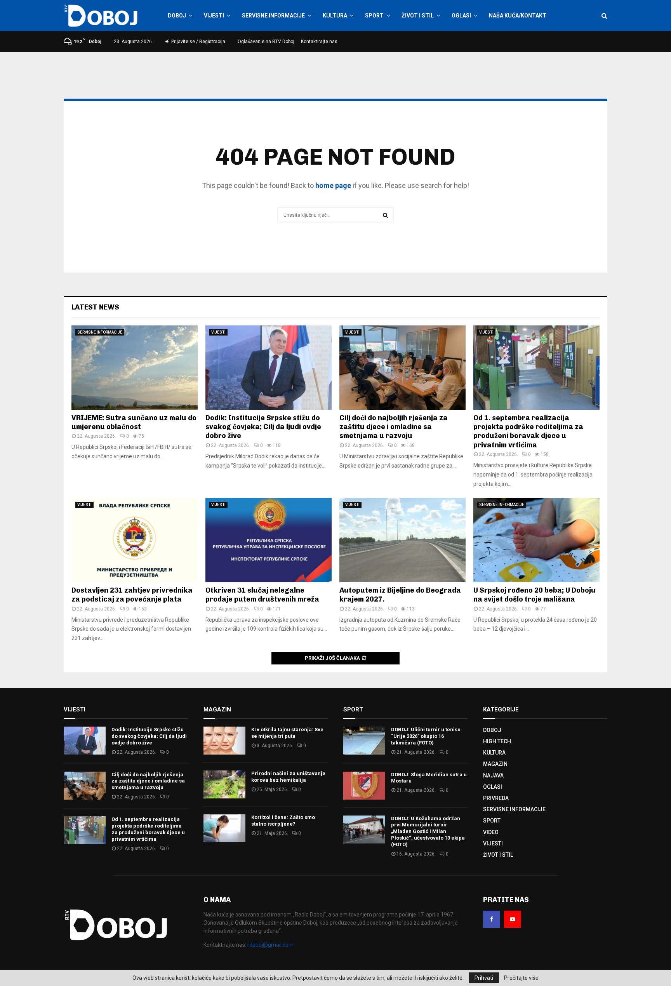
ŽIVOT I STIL (418, 15)
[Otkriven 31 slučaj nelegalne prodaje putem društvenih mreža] (268, 540)
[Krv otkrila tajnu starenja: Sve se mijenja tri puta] (224, 741)
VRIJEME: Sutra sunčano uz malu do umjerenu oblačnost (133, 422)
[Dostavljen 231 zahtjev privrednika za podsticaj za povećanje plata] (134, 540)
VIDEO (491, 832)
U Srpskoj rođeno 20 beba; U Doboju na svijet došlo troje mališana (534, 594)
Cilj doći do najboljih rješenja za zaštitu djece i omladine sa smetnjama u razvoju (393, 427)
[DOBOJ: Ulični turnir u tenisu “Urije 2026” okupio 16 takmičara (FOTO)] (364, 741)
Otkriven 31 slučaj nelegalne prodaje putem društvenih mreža (262, 594)
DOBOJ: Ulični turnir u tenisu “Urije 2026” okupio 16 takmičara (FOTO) (426, 736)
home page (333, 185)
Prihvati (484, 978)
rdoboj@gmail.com (270, 945)
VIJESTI (214, 15)
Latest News (95, 307)
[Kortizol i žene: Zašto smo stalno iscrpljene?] (224, 828)
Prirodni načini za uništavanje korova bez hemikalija (288, 776)
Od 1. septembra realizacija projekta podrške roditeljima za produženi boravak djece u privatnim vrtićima (528, 431)
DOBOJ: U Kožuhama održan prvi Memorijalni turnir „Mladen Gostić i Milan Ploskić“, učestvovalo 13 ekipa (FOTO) (428, 832)
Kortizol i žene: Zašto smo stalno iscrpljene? (283, 820)
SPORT (374, 15)
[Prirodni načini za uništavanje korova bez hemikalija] (224, 784)
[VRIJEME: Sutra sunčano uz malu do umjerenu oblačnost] (134, 367)
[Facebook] (491, 919)
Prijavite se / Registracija (197, 41)
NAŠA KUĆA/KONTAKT (517, 15)
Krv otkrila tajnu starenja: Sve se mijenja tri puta (287, 733)
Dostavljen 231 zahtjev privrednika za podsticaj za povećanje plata (132, 594)
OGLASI (461, 15)
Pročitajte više (521, 978)
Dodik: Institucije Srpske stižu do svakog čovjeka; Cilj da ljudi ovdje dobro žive (263, 427)
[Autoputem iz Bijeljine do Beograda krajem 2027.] (402, 540)
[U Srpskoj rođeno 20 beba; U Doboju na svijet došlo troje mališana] (536, 540)
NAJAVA (493, 775)
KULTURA (335, 15)
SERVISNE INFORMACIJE (273, 15)
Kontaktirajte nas (319, 41)
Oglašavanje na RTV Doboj (266, 41)
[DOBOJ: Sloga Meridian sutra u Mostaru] (364, 786)
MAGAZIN (495, 764)
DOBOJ (177, 15)
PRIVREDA (496, 798)
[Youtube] (512, 919)
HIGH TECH (497, 741)
